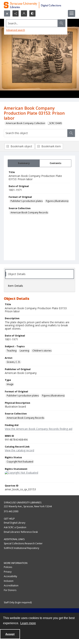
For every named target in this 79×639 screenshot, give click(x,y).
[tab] (24, 163)
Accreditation (11, 585)
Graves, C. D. (14, 362)
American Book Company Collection (25, 123)
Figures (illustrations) (57, 201)
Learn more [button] (28, 623)
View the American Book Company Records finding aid (38, 429)
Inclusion (8, 581)
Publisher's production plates (27, 201)
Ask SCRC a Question (15, 527)
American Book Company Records (29, 212)
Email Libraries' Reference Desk (21, 532)
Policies (8, 567)
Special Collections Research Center (23, 543)
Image (10, 384)
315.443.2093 (11, 511)
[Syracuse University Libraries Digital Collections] (39, 5)
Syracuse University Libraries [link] (23, 502)
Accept (10, 634)
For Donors (10, 590)
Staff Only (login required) (18, 602)
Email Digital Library (14, 522)
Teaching (11, 350)
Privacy (8, 571)
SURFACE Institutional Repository (21, 548)
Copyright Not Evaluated (20, 461)
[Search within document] (71, 133)
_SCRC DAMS (55, 123)
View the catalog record (19, 450)
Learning (24, 350)
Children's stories (41, 350)
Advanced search (15, 30)
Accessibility (10, 576)
